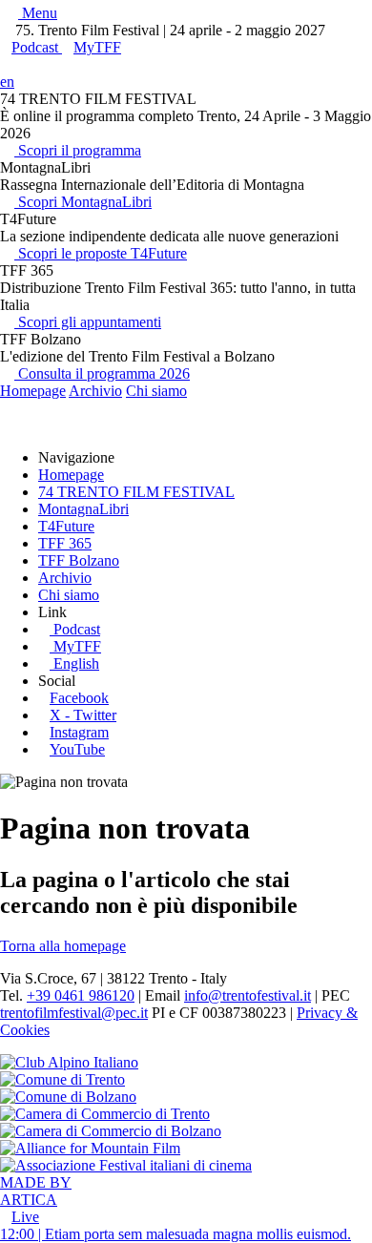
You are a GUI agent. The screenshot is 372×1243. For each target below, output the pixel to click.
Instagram (79, 732)
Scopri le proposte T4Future (100, 253)
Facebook (79, 698)
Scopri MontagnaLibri (83, 202)
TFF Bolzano (78, 560)
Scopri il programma (77, 150)
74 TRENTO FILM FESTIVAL (136, 492)
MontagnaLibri (83, 509)
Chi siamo (156, 391)
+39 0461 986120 (80, 995)
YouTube (77, 749)
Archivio (95, 391)
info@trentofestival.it (247, 995)
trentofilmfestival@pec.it (74, 1013)
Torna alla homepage (63, 946)
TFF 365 (65, 543)
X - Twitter (83, 715)
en (7, 81)
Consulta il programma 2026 (102, 373)
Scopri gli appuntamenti (87, 322)
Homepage (33, 391)
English (76, 663)
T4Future (66, 526)
